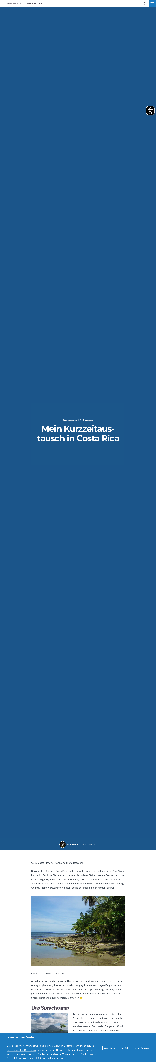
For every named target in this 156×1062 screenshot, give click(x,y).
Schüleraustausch (86, 420)
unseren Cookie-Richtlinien (21, 1049)
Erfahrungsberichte (70, 420)
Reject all (124, 1047)
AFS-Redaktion (75, 844)
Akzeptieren (109, 1047)
